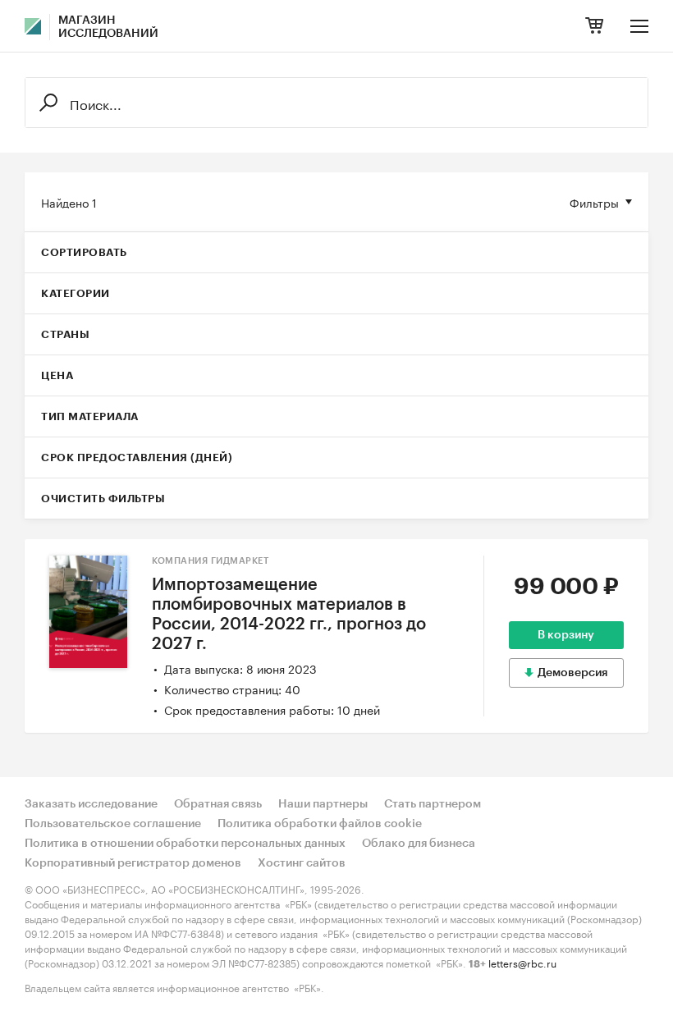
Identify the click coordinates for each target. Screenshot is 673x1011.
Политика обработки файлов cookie (319, 824)
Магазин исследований (108, 27)
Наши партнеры (323, 804)
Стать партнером (432, 804)
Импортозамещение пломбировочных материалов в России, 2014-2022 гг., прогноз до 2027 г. (289, 614)
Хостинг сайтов (302, 863)
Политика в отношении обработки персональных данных (185, 843)
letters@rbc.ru (522, 962)
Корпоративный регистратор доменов (133, 863)
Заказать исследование (91, 804)
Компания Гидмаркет (210, 560)
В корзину (566, 635)
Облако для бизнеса (418, 843)
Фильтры (594, 201)
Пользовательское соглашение (113, 824)
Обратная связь (218, 804)
